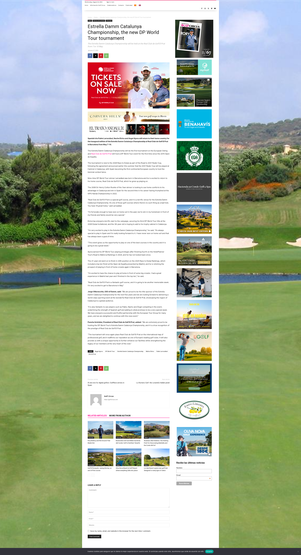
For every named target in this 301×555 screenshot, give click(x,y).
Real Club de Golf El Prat (101, 154)
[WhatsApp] (106, 55)
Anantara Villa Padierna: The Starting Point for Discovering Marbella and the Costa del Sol (156, 443)
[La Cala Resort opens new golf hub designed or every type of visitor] (157, 457)
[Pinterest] (101, 55)
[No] (298, 551)
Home (90, 17)
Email (193, 475)
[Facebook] (201, 8)
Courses (90, 437)
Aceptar (209, 551)
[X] (208, 8)
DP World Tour (110, 351)
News (96, 17)
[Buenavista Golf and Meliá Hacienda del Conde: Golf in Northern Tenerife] (128, 430)
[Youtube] (215, 8)
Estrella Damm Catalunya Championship (130, 351)
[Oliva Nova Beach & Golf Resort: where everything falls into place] (128, 457)
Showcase (109, 21)
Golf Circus (109, 396)
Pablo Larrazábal (162, 351)
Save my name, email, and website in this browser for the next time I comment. (120, 531)
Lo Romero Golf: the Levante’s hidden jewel (153, 383)
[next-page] (92, 475)
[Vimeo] (211, 8)
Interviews (91, 465)
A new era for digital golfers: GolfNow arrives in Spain (106, 384)
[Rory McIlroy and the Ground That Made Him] (100, 430)
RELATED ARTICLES (97, 415)
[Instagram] (205, 8)
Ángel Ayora (99, 351)
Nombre (179, 468)
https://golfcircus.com (111, 399)
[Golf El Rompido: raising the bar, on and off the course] (100, 457)
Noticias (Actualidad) (98, 21)
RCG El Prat (92, 354)
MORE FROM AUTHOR (120, 415)
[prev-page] (89, 475)
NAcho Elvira (150, 351)
